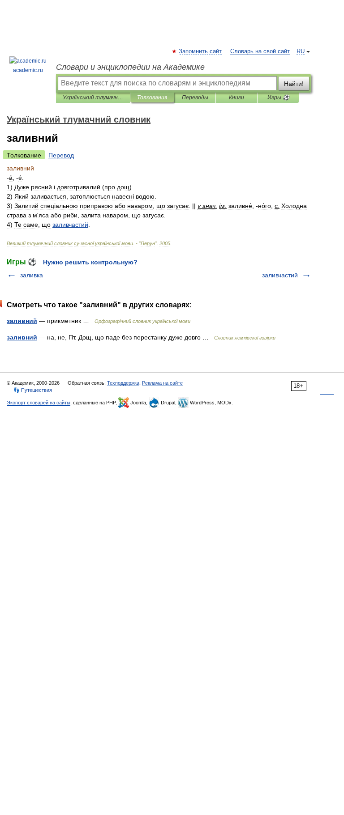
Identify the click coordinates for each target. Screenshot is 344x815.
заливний (22, 320)
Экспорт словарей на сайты (38, 402)
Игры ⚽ (278, 97)
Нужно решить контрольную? (90, 262)
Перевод (61, 155)
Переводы (195, 97)
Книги (236, 97)
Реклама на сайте (162, 383)
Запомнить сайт (201, 51)
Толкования (152, 97)
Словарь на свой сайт (260, 51)
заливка (31, 275)
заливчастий (280, 275)
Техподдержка (123, 383)
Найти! (294, 83)
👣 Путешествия (32, 390)
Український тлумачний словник (93, 97)
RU (301, 51)
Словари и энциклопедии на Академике (130, 67)
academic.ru (28, 70)
